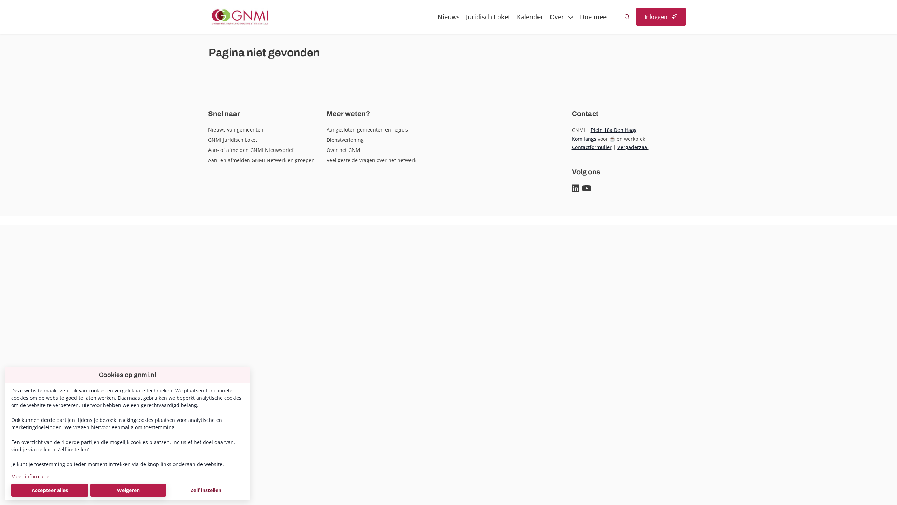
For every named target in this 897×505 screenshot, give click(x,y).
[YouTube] (586, 188)
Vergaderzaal (633, 147)
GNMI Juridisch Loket (232, 139)
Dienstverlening (345, 139)
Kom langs (584, 138)
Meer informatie (30, 476)
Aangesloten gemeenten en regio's (367, 129)
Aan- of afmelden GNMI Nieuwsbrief (251, 150)
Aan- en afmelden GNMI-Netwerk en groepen (261, 160)
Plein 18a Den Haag (614, 130)
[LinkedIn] (575, 188)
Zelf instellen (206, 490)
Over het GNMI (344, 150)
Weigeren (128, 490)
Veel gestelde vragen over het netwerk (371, 160)
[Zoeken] (627, 17)
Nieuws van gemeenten (235, 129)
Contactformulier (592, 147)
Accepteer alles (50, 490)
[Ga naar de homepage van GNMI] (240, 16)
